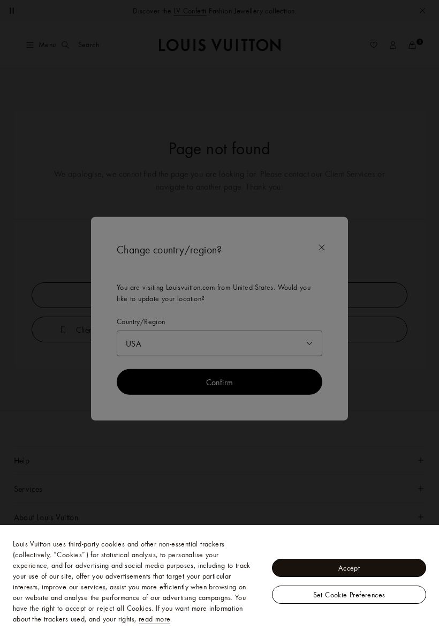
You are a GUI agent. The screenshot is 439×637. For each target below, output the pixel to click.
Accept (349, 568)
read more (155, 619)
